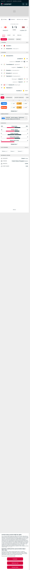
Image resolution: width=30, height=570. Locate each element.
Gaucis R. (20, 82)
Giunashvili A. (9, 48)
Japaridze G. (17, 64)
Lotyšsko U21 (23, 30)
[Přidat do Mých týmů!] (1, 27)
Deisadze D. (9, 73)
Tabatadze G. (9, 76)
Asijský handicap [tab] (19, 97)
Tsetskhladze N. (10, 64)
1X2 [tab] (2, 97)
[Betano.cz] (4, 107)
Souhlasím (15, 559)
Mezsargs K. (14, 79)
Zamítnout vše (15, 563)
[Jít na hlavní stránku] (8, 4)
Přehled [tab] (4, 39)
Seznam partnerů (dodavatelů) (8, 556)
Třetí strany (10, 546)
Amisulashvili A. (15, 70)
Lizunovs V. (12, 61)
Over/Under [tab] (9, 97)
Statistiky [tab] (11, 39)
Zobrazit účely (15, 567)
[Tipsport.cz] (4, 103)
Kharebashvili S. (16, 76)
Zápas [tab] (3, 35)
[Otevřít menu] (26, 4)
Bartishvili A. (15, 73)
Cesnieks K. (20, 67)
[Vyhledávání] (23, 4)
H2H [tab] (14, 35)
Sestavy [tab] (18, 39)
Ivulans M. (20, 79)
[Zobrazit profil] (5, 27)
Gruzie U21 (5, 30)
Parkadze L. (9, 70)
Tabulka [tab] (19, 35)
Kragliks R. (14, 67)
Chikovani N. (15, 48)
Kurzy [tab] (9, 35)
